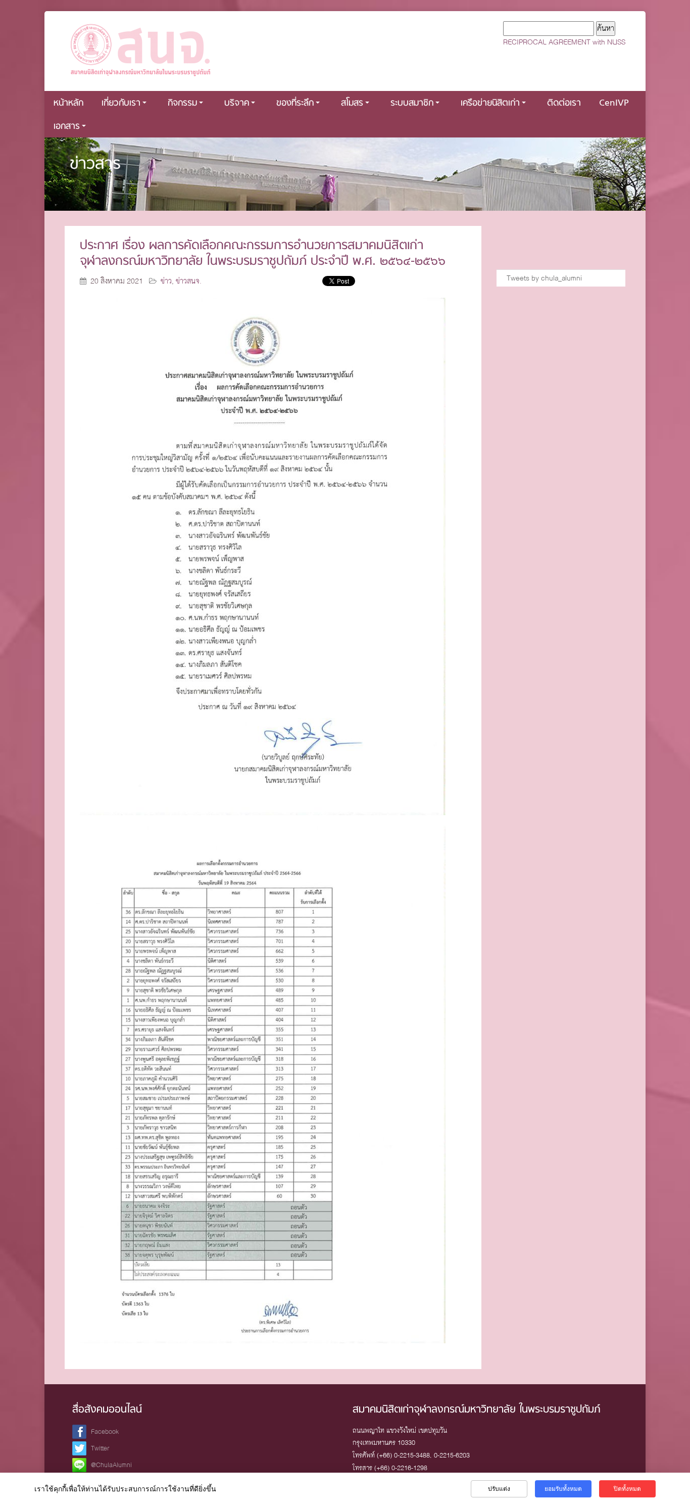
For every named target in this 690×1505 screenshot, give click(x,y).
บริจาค (236, 103)
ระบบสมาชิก (411, 103)
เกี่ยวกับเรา (121, 103)
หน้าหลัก (68, 103)
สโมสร (352, 103)
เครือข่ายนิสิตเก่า (490, 103)
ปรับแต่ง (499, 1488)
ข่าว (166, 281)
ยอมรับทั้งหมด (563, 1488)
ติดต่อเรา (564, 103)
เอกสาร (67, 126)
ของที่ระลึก (295, 103)
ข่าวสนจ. (189, 281)
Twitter (100, 1448)
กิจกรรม (182, 103)
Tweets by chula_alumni (544, 278)
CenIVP (614, 103)
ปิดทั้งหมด (627, 1488)
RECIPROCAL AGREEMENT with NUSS (564, 42)
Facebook (105, 1431)
